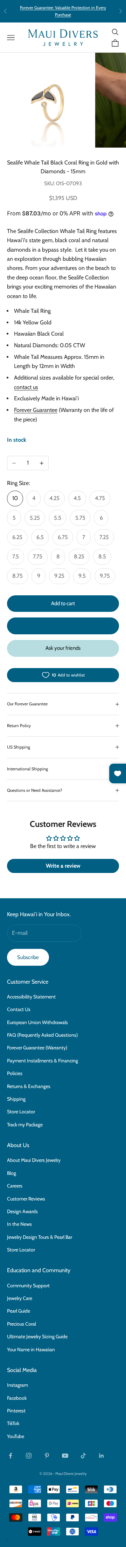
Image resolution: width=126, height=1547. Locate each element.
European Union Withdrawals (37, 1022)
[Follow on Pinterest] (46, 1455)
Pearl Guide (18, 1311)
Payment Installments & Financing (42, 1060)
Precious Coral (21, 1324)
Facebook (17, 1398)
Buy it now (63, 626)
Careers (14, 1186)
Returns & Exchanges (28, 1086)
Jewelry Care (19, 1298)
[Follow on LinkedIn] (101, 1455)
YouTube (15, 1436)
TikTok (13, 1423)
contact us (26, 387)
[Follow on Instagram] (28, 1455)
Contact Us (18, 1009)
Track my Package (25, 1124)
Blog (11, 1173)
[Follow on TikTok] (83, 1455)
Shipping (16, 1099)
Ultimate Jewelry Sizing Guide (37, 1336)
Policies (14, 1073)
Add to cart (63, 603)
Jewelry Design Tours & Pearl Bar (39, 1237)
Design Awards (22, 1211)
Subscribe (28, 957)
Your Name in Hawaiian (31, 1349)
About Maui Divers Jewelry (34, 1160)
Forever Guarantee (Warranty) (37, 1047)
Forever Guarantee (35, 410)
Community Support (28, 1285)
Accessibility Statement (31, 996)
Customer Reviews (26, 1199)
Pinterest (16, 1410)
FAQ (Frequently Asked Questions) (42, 1035)
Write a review (63, 865)
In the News (19, 1224)
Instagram (17, 1385)
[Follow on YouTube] (65, 1455)
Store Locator (21, 1111)
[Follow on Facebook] (10, 1455)
